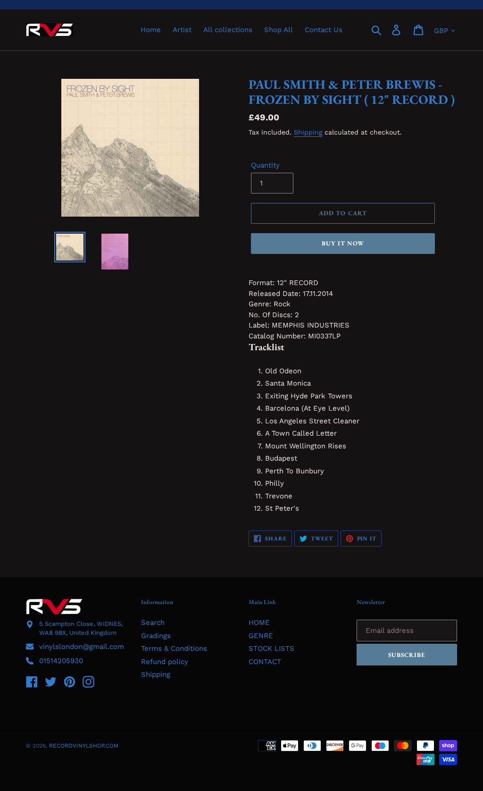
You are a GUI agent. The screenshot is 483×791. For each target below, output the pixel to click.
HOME (259, 622)
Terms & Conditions (174, 648)
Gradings (156, 635)
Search (153, 622)
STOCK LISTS (271, 648)
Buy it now (343, 243)
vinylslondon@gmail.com (81, 646)
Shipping (308, 132)
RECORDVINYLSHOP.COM (83, 745)
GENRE (261, 635)
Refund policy (164, 661)
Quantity (265, 165)
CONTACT (265, 661)
